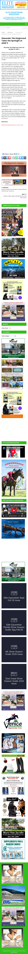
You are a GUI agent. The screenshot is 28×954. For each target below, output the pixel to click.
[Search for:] (14, 27)
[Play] (3, 516)
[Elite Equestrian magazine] (14, 8)
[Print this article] (14, 157)
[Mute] (22, 516)
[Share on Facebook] (3, 157)
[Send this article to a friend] (11, 157)
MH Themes (14, 952)
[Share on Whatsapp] (16, 157)
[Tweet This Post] (5, 157)
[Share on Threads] (25, 157)
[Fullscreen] (24, 516)
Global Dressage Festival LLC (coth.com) (12, 125)
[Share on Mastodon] (18, 157)
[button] (26, 24)
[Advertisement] (13, 141)
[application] (14, 510)
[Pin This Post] (9, 157)
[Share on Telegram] (21, 157)
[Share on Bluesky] (23, 157)
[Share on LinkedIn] (7, 157)
